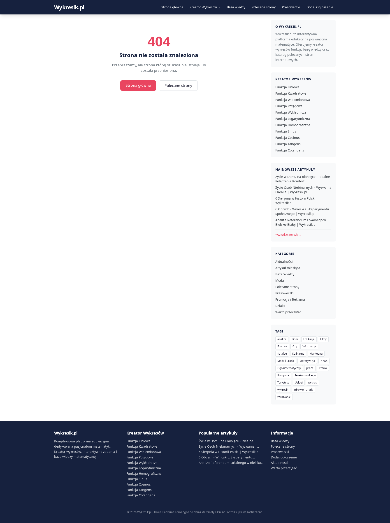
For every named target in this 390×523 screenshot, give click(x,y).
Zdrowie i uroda (303, 390)
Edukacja (309, 339)
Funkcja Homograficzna (293, 125)
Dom (295, 339)
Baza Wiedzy (284, 274)
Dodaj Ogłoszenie (319, 7)
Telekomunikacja (305, 375)
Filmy (323, 339)
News (323, 361)
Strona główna (172, 7)
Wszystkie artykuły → (288, 235)
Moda (279, 280)
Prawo (323, 368)
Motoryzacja (307, 361)
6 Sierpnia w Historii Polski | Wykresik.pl (296, 200)
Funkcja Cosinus (287, 137)
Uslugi (299, 382)
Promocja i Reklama (290, 299)
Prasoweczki (291, 7)
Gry (294, 346)
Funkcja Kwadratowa (290, 93)
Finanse (282, 346)
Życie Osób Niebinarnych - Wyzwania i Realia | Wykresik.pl (303, 189)
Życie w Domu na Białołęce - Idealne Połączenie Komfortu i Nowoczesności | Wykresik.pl (302, 179)
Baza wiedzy (236, 7)
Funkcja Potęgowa (288, 106)
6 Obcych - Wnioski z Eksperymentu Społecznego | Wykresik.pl (302, 211)
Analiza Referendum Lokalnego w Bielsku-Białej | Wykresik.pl (300, 222)
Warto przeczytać (288, 312)
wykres (312, 382)
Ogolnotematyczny (289, 368)
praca (309, 368)
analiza (281, 339)
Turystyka (283, 382)
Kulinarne (298, 354)
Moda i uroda (285, 361)
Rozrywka (283, 375)
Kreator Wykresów (203, 7)
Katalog (282, 354)
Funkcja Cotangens (289, 150)
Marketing (316, 354)
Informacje (309, 346)
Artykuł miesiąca (287, 268)
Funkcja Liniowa (287, 87)
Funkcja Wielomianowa (292, 100)
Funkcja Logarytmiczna (292, 118)
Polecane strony (264, 7)
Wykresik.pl (69, 7)
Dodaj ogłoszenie (284, 457)
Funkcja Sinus (285, 131)
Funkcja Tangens (288, 144)
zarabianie (284, 397)
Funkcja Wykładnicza (290, 112)
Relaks (280, 306)
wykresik (282, 390)
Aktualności (284, 261)
